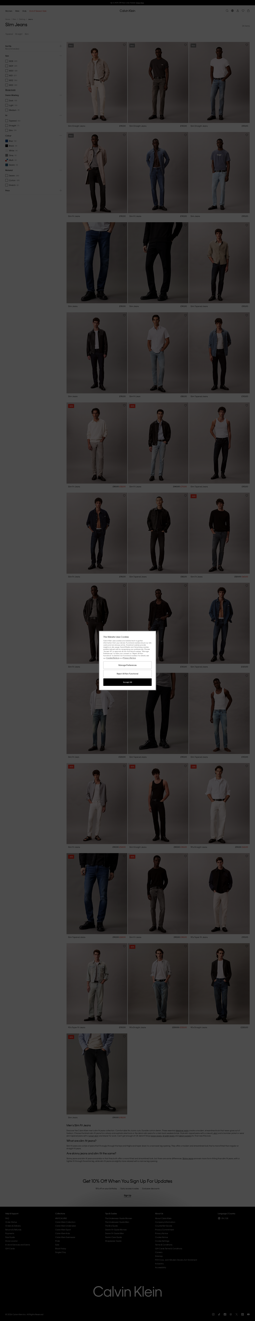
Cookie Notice (112, 658)
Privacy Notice (129, 658)
